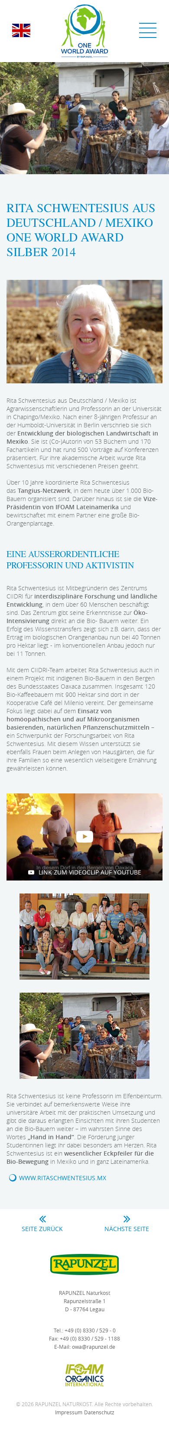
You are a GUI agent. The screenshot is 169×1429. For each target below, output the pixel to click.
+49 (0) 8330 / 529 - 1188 (90, 1338)
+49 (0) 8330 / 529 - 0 (90, 1330)
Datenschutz (99, 1412)
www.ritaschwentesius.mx (62, 1178)
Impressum (68, 1412)
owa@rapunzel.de (93, 1346)
